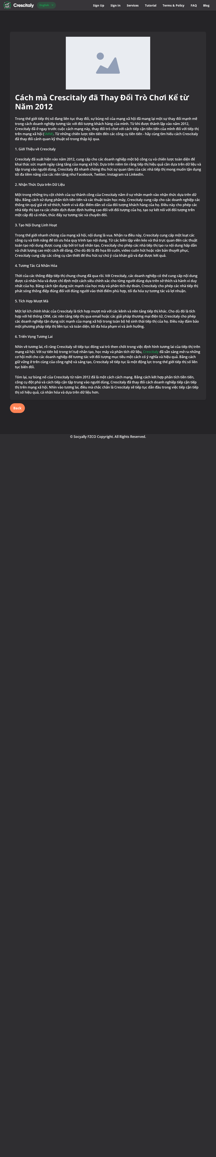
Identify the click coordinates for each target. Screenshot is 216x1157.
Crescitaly (151, 351)
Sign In (115, 5)
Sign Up (98, 5)
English (44, 5)
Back (17, 408)
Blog (206, 5)
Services (133, 5)
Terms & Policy (173, 5)
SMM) (48, 134)
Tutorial (150, 5)
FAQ (194, 5)
